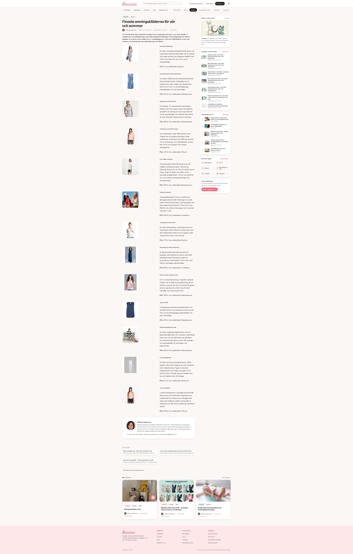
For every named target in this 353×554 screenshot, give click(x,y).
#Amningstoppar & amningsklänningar (133, 470)
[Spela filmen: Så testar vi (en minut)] (215, 28)
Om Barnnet (209, 3)
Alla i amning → (226, 477)
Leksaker (217, 10)
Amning (193, 10)
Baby (140, 506)
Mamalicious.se (186, 94)
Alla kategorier (224, 158)
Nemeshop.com (186, 185)
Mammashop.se (186, 122)
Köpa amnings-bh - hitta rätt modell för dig (137, 451)
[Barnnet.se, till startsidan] (129, 3)
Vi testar (146, 10)
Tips (154, 10)
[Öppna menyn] (229, 4)
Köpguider (137, 10)
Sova (185, 10)
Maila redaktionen (208, 189)
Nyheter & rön (163, 10)
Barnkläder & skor (204, 10)
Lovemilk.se (185, 215)
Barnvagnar (177, 10)
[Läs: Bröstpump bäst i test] (139, 499)
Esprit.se (180, 66)
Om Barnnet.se (212, 534)
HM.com (184, 152)
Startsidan (127, 10)
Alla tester (226, 51)
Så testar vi (219, 3)
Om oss (227, 18)
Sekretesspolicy (212, 543)
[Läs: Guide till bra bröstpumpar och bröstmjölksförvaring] (213, 499)
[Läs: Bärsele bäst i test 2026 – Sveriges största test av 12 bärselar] (176, 499)
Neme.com (185, 381)
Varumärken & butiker (196, 3)
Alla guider (226, 114)
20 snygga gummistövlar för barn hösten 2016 (175, 451)
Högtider (226, 10)
